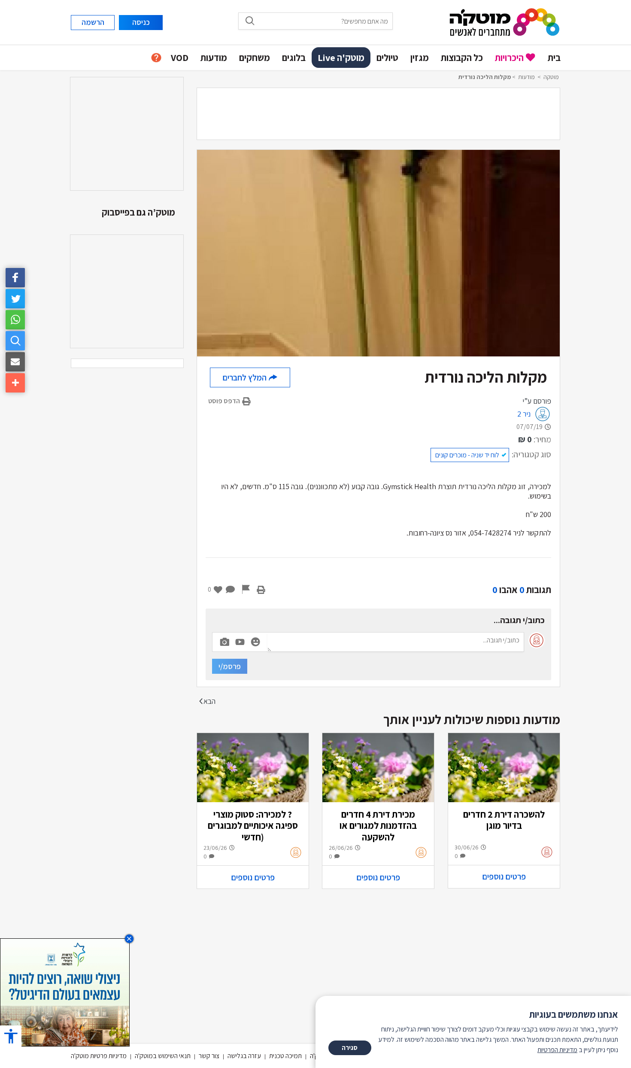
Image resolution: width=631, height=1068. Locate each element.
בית (554, 58)
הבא (209, 701)
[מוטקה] (504, 21)
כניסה (141, 22)
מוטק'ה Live (341, 58)
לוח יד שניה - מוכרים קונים (467, 454)
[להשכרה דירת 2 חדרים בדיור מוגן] (504, 767)
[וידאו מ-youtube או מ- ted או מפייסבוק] (240, 642)
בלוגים (294, 58)
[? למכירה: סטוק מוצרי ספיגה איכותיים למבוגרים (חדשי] (253, 767)
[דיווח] (246, 589)
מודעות (213, 58)
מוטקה (551, 77)
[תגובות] (230, 589)
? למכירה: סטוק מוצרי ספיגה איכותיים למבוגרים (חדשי (253, 825)
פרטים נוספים (504, 876)
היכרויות (509, 58)
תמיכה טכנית (285, 1055)
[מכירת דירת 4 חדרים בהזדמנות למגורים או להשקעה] (378, 767)
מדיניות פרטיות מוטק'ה (99, 1055)
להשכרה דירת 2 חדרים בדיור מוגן (504, 819)
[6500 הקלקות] (64, 992)
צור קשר (209, 1055)
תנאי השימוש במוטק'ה (163, 1055)
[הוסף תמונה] (224, 640)
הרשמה (93, 22)
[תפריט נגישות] (10, 1036)
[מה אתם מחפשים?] (15, 340)
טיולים (387, 58)
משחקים (254, 58)
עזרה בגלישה (244, 1055)
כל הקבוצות (462, 58)
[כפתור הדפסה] (261, 589)
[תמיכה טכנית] (156, 57)
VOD (179, 58)
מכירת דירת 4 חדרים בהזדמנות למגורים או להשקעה (378, 825)
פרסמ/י (229, 666)
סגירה (350, 1047)
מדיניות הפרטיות (557, 1049)
